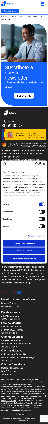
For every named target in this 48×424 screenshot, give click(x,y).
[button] (42, 4)
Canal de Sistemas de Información (11, 418)
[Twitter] (9, 125)
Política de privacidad (25, 420)
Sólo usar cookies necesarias (24, 258)
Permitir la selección (24, 251)
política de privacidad (22, 410)
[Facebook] (3, 125)
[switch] (42, 212)
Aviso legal (42, 418)
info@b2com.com (10, 316)
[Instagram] (20, 125)
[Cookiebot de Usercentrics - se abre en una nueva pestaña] (35, 163)
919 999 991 (15, 319)
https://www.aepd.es (28, 405)
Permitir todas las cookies (24, 243)
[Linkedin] (14, 125)
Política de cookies (29, 418)
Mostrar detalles (34, 236)
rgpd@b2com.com (8, 401)
